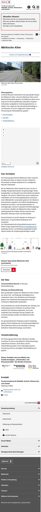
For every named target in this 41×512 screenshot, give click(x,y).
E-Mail (5, 395)
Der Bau (5, 118)
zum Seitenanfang (31, 403)
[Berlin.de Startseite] (6, 2)
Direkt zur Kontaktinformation (19, 55)
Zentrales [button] (4, 446)
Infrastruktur (20, 38)
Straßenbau (29, 38)
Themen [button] (4, 491)
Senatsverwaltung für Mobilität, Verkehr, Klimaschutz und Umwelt (17, 35)
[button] (38, 34)
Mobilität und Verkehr (8, 38)
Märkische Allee (7, 40)
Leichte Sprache (10, 435)
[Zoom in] (3, 129)
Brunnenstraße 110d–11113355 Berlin (11, 391)
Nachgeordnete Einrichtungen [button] (12, 452)
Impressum (6, 413)
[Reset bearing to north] (3, 135)
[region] (20, 146)
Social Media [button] (6, 441)
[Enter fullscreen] (37, 163)
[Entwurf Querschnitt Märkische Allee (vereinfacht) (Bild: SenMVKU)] (20, 243)
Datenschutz (7, 419)
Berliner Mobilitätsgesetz (28, 226)
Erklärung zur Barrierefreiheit (12, 424)
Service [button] (4, 469)
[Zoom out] (3, 132)
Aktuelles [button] (4, 485)
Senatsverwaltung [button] (8, 408)
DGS (7, 430)
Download (6, 270)
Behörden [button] (4, 474)
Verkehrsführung (8, 121)
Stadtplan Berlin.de (7, 167)
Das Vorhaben (8, 114)
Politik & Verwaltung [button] (9, 480)
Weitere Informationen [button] (9, 496)
